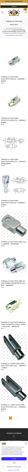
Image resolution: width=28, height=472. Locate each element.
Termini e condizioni (14, 433)
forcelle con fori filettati (9, 31)
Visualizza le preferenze (14, 466)
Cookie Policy (10, 469)
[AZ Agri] (14, 12)
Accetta (14, 458)
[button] (26, 443)
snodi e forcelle (21, 31)
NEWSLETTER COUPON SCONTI (14, 1)
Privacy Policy (17, 469)
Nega (14, 462)
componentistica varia (18, 30)
